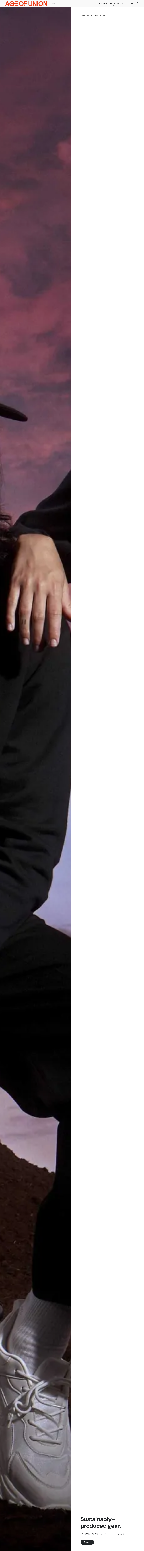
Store (53, 4)
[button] (26, 3)
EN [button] (118, 4)
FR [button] (122, 4)
